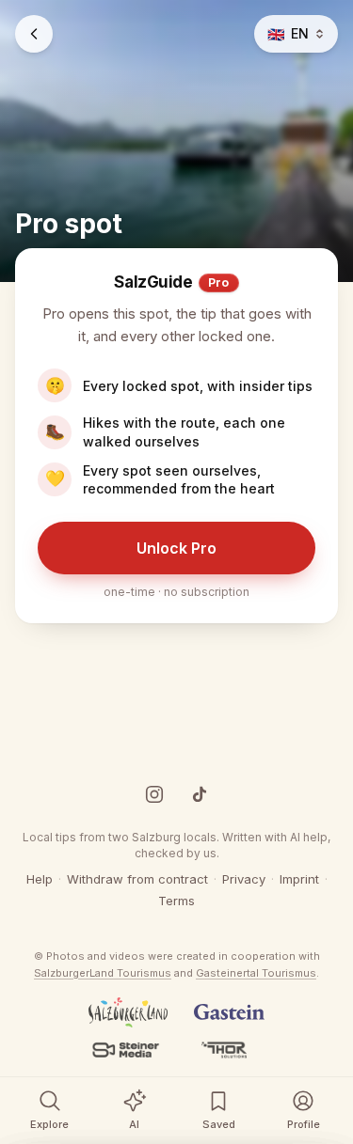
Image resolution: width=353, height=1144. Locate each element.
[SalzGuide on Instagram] (154, 794)
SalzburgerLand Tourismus (102, 972)
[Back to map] (34, 34)
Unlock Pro (176, 548)
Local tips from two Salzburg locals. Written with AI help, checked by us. (176, 845)
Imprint (299, 878)
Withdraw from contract (137, 878)
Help (39, 878)
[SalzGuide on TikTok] (199, 794)
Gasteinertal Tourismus (256, 972)
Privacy (243, 878)
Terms (176, 900)
